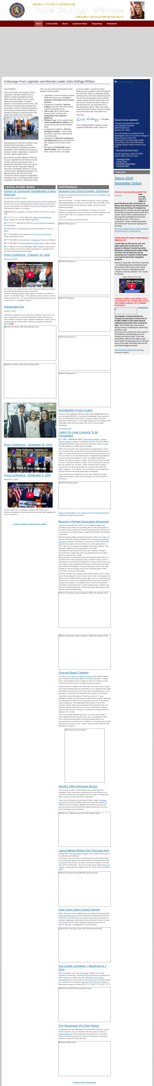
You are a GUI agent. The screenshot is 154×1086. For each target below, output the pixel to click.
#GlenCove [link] (36, 240)
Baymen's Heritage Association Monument (84, 521)
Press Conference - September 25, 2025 (28, 444)
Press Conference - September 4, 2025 (27, 475)
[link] (42, 234)
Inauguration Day (14, 306)
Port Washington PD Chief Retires (79, 1025)
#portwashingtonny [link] (65, 1034)
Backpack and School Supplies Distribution (84, 191)
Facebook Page (122, 166)
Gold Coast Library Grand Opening (79, 909)
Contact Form (121, 162)
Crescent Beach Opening (73, 672)
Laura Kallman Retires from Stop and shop (84, 850)
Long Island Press (65, 428)
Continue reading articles (30, 524)
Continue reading (84, 1082)
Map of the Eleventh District (127, 150)
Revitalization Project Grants (75, 410)
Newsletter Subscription (125, 164)
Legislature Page (123, 159)
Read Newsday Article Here (126, 350)
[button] (147, 1079)
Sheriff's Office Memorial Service (78, 786)
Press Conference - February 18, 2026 (27, 254)
